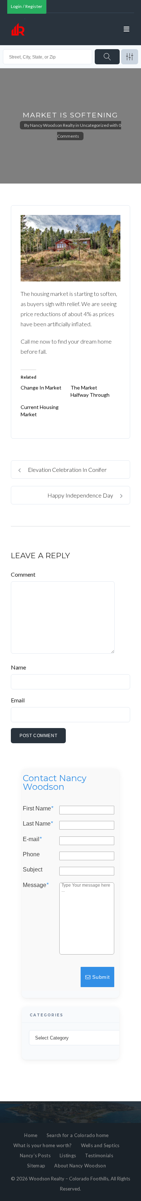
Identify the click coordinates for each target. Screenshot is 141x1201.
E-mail (32, 839)
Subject (32, 870)
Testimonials (99, 1155)
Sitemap (36, 1165)
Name (18, 667)
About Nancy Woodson (80, 1165)
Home (30, 1135)
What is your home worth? (42, 1145)
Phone (31, 854)
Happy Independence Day (80, 495)
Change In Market (41, 387)
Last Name (38, 824)
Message (35, 885)
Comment (23, 574)
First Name (38, 809)
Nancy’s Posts (35, 1155)
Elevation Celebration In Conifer (67, 469)
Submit (100, 977)
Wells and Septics (100, 1145)
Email (18, 700)
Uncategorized (94, 125)
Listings (68, 1155)
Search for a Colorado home (78, 1135)
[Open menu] (127, 29)
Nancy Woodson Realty (52, 125)
